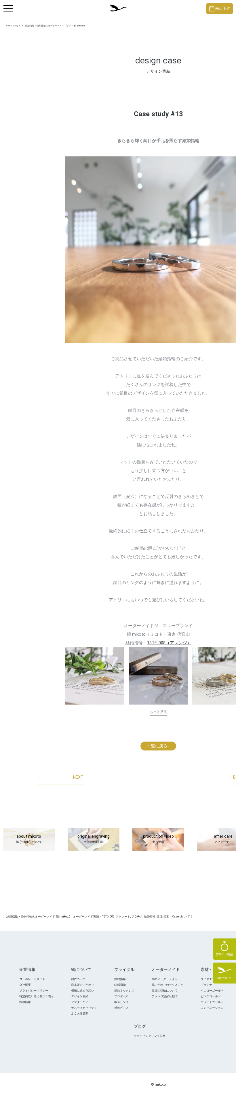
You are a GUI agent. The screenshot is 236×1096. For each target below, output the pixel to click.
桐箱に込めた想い (82, 990)
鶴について (78, 979)
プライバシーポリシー (33, 990)
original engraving (93, 839)
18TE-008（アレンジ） (169, 642)
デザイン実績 (79, 996)
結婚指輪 (120, 984)
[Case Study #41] (158, 676)
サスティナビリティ (84, 1007)
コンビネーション (212, 1007)
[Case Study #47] (94, 676)
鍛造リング (121, 1002)
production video (158, 839)
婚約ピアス (121, 1007)
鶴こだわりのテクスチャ (167, 984)
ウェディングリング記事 (149, 1035)
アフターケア (79, 1002)
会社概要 (25, 984)
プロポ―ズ (121, 996)
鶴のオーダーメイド (165, 979)
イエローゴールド (212, 990)
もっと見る (158, 712)
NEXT (60, 777)
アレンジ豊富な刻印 (165, 996)
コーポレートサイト (32, 979)
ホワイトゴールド (212, 1002)
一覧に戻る (157, 746)
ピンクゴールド (211, 996)
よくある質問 (79, 1013)
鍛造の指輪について (165, 990)
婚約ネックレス (124, 990)
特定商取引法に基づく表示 (36, 996)
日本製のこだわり (82, 984)
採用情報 (25, 1002)
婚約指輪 (120, 979)
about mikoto (29, 839)
